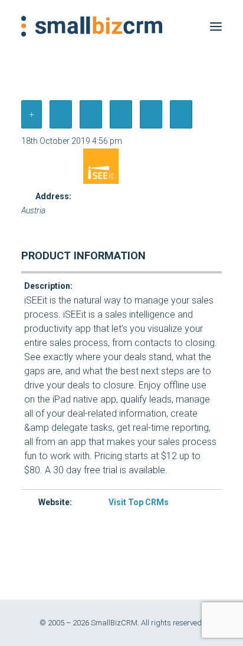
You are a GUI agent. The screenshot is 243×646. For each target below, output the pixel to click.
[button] (216, 26)
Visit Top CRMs (139, 502)
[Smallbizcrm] (91, 26)
